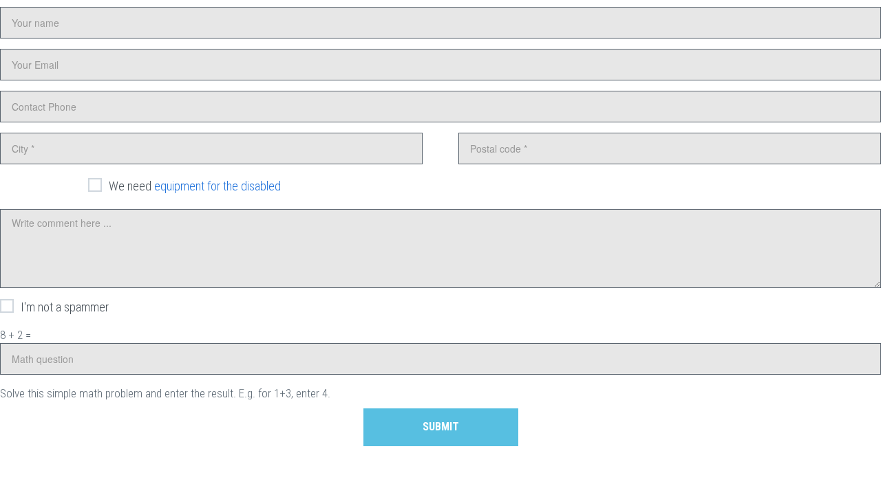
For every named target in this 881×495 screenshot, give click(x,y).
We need (195, 186)
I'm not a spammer (65, 307)
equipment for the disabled (217, 186)
